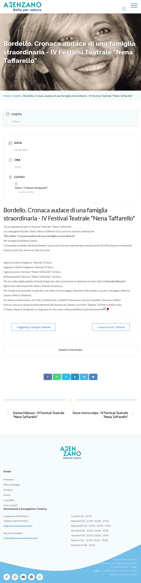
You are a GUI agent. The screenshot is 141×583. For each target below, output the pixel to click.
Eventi (17, 95)
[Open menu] (134, 6)
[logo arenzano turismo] (22, 7)
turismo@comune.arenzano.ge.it (20, 537)
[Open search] (126, 9)
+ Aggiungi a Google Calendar (33, 327)
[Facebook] (48, 377)
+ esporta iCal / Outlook (111, 327)
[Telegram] (84, 377)
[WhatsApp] (57, 377)
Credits (134, 567)
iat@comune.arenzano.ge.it (17, 525)
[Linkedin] (75, 377)
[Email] (93, 377)
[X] (66, 377)
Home (7, 95)
